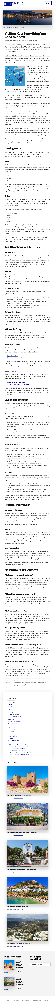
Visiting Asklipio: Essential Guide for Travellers (19, 943)
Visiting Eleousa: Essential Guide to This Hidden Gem (21, 869)
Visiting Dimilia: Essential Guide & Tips (17, 906)
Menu (48, 3)
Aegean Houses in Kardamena (16, 382)
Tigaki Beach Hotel (12, 356)
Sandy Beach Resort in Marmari (16, 358)
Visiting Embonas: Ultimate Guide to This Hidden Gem (21, 832)
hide (17, 698)
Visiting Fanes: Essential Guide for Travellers (19, 795)
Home (4, 27)
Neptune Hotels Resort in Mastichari (18, 384)
